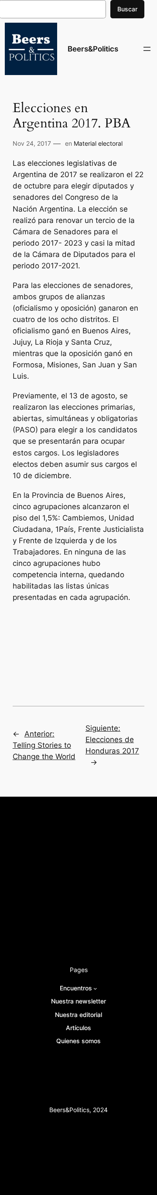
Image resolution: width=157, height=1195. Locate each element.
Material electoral (98, 143)
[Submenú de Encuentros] (95, 988)
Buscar (127, 9)
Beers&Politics (93, 49)
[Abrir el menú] (147, 49)
